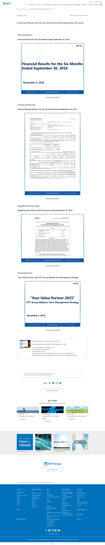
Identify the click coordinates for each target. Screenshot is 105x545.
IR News (33, 492)
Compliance (79, 505)
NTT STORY (96, 4)
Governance (64, 502)
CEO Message (79, 492)
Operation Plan (50, 524)
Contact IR (34, 507)
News (18, 510)
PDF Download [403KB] (53, 198)
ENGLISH (100, 1)
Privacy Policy (30, 539)
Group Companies (52, 469)
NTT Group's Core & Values (22, 495)
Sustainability (76, 4)
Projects (18, 502)
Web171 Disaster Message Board (53, 519)
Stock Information (35, 498)
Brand (18, 500)
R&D (55, 4)
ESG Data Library (65, 503)
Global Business (21, 519)
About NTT (32, 4)
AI (17, 505)
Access (78, 500)
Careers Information (82, 510)
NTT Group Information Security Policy (42, 539)
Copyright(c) (69, 539)
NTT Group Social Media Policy (52, 533)
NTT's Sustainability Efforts (67, 497)
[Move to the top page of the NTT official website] (7, 3)
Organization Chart (80, 497)
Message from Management (67, 492)
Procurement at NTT (66, 510)
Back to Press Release (52, 390)
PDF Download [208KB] (53, 265)
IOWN (18, 503)
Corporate (83, 4)
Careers (90, 4)
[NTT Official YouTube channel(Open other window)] (59, 530)
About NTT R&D (50, 495)
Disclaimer (34, 502)
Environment (64, 498)
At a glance (19, 498)
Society (63, 500)
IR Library (34, 500)
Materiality (64, 495)
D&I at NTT (64, 508)
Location (48, 500)
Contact (90, 1)
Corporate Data (80, 495)
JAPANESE (96, 1)
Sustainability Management (67, 493)
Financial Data (35, 497)
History (18, 497)
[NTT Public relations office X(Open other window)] (46, 530)
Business (18, 493)
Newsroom (39, 4)
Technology (22, 419)
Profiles (78, 498)
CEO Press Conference (81, 493)
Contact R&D (49, 501)
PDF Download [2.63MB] (53, 330)
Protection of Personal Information (59, 539)
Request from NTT (50, 525)
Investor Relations (48, 4)
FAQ (32, 503)
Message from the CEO (36, 493)
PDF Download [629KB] (53, 97)
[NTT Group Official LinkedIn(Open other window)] (56, 530)
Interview (49, 493)
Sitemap (75, 539)
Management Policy (36, 495)
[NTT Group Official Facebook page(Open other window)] (49, 530)
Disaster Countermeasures (65, 4)
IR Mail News (34, 505)
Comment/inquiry (65, 512)
